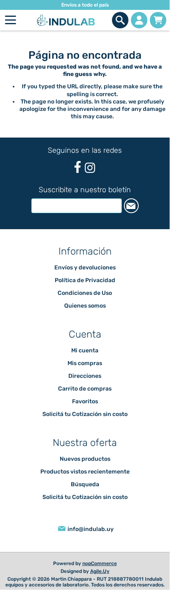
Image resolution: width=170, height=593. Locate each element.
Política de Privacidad (85, 280)
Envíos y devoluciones (85, 267)
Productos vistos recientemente (85, 471)
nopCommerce (99, 563)
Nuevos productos (85, 458)
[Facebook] (78, 167)
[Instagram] (90, 168)
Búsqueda (85, 484)
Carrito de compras (158, 20)
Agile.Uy (99, 571)
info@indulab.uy (91, 529)
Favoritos (85, 401)
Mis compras (85, 363)
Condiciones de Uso (85, 293)
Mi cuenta (84, 350)
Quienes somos (85, 305)
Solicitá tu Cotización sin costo (85, 414)
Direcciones (84, 375)
